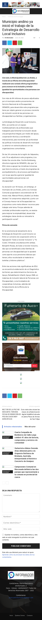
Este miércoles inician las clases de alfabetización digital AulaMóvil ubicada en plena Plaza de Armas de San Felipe (30, 414)
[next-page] (7, 482)
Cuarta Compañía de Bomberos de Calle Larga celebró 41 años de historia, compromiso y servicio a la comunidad (27, 437)
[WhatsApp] (20, 43)
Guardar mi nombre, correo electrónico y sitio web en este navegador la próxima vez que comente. (20, 537)
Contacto (29, 615)
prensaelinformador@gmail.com (21, 598)
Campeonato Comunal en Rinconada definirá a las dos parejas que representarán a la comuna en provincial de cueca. (27, 472)
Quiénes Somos (20, 615)
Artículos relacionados (13, 427)
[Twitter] (9, 43)
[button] (3, 11)
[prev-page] (3, 482)
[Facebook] (4, 43)
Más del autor (30, 427)
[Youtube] (27, 604)
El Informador (9, 38)
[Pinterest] (15, 43)
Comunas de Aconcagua (15, 17)
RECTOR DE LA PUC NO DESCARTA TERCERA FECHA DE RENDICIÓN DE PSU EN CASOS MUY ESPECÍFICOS (11, 414)
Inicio (3, 17)
